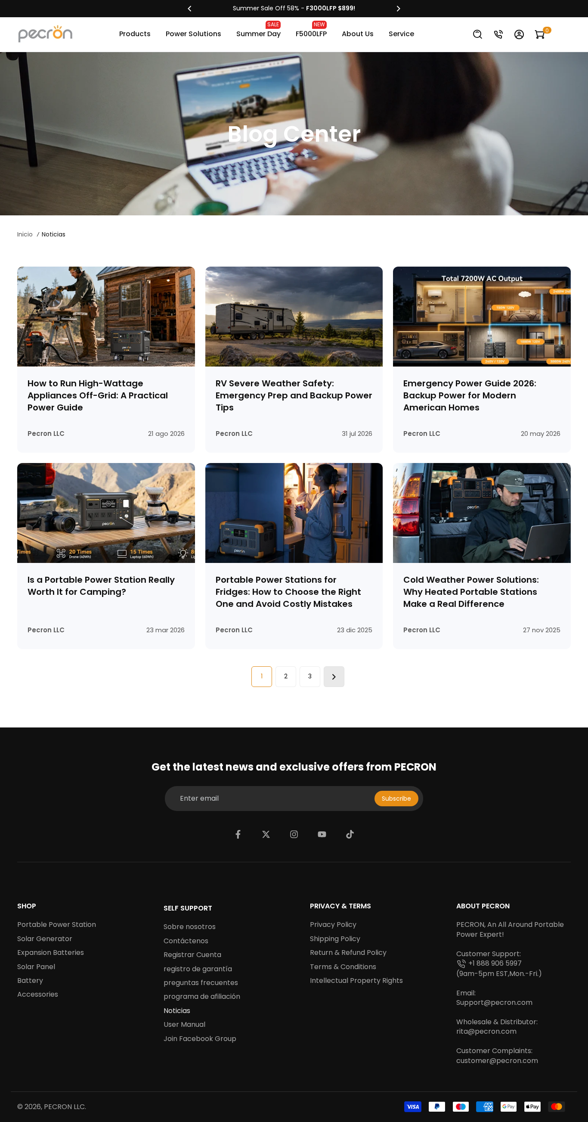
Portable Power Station (56, 924)
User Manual (184, 1024)
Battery (30, 980)
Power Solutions (193, 34)
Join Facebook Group (200, 1039)
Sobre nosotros (190, 927)
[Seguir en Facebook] (238, 834)
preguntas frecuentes (201, 983)
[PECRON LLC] (294, 8)
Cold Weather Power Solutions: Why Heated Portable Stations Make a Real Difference (471, 592)
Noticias (177, 1011)
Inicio (25, 234)
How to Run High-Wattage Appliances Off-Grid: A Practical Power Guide (98, 395)
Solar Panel (36, 967)
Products (135, 34)
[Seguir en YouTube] (322, 834)
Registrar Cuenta (192, 955)
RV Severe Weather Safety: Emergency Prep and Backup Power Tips (294, 395)
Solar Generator (44, 939)
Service (401, 34)
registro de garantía (198, 969)
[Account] (519, 34)
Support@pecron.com (494, 1002)
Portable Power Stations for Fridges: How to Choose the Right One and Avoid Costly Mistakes (288, 592)
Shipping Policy (335, 939)
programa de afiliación (202, 996)
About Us (358, 34)
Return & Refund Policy (348, 952)
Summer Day (258, 30)
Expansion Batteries (50, 952)
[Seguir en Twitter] (266, 834)
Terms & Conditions (343, 967)
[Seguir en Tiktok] (350, 834)
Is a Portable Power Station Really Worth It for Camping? (101, 586)
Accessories (37, 994)
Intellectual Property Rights (356, 980)
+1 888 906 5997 (495, 963)
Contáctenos (186, 941)
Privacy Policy (333, 924)
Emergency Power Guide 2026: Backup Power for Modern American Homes (469, 395)
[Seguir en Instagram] (294, 834)
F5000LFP (311, 30)
